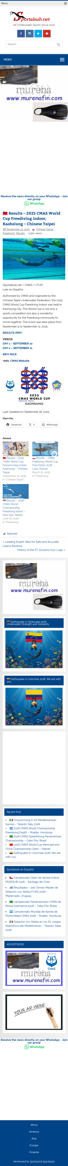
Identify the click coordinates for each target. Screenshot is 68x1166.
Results (20, 233)
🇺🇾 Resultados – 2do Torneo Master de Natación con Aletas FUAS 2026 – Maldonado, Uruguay (31, 891)
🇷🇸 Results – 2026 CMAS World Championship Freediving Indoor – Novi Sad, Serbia (14, 507)
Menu (4, 3)
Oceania (34, 1152)
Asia (34, 1138)
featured (12, 533)
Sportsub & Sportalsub (42, 1161)
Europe (34, 1145)
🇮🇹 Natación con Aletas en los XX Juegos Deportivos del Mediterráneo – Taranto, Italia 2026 (33, 926)
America (34, 1132)
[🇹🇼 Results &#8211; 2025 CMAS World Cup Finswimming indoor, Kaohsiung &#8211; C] (15, 449)
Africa (34, 1125)
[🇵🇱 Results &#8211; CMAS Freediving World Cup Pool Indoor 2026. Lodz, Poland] (45, 449)
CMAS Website (19, 360)
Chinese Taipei (44, 229)
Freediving (9, 233)
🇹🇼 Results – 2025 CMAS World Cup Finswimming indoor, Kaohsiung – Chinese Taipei (15, 465)
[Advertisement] (34, 158)
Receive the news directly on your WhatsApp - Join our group (34, 198)
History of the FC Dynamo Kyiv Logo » (41, 550)
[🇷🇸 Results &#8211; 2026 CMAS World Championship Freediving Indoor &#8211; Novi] (15, 491)
